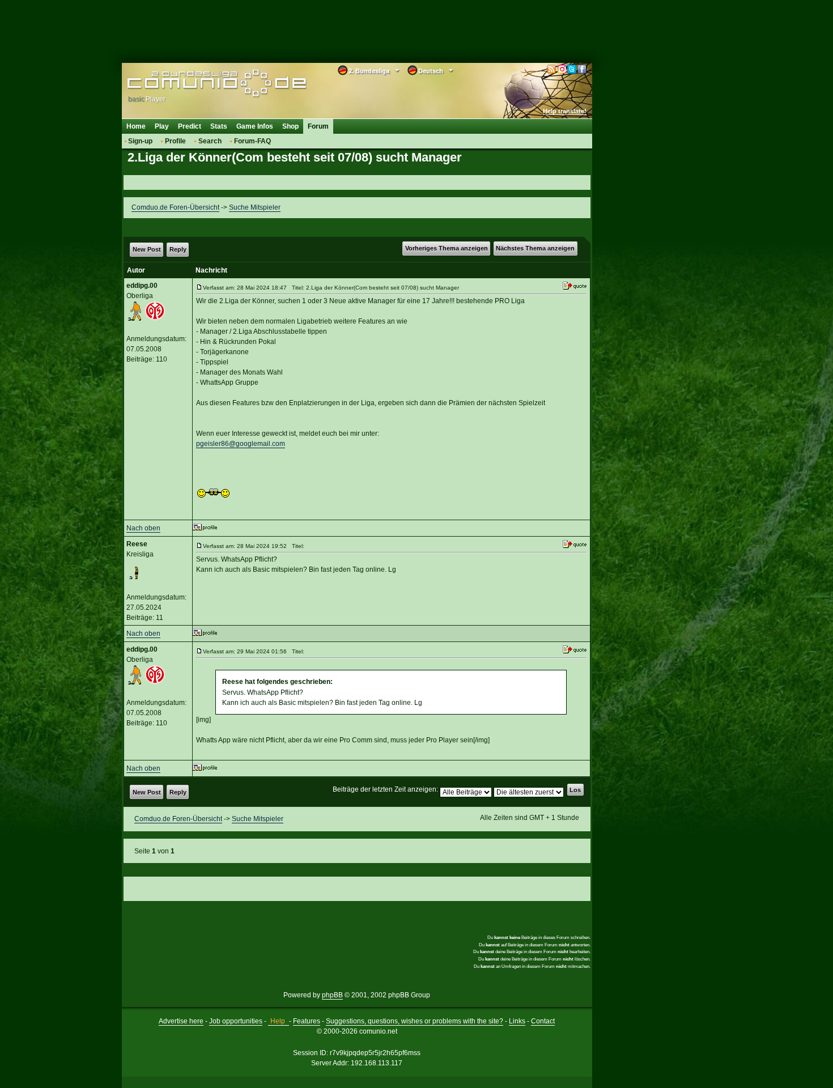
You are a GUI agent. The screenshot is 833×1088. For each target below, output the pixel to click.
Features (306, 1021)
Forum (318, 126)
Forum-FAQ (252, 141)
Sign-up (140, 141)
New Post (147, 249)
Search (210, 141)
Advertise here (181, 1021)
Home (136, 126)
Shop (290, 126)
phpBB (332, 995)
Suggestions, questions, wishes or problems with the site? (414, 1021)
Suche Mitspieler (254, 207)
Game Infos (254, 126)
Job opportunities (235, 1021)
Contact (543, 1021)
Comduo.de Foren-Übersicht (175, 207)
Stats (218, 126)
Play (162, 126)
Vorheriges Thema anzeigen (446, 248)
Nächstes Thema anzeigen (535, 248)
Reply (177, 249)
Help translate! (564, 111)
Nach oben (143, 528)
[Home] (200, 83)
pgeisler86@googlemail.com (240, 444)
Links (517, 1021)
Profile (175, 141)
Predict (189, 126)
